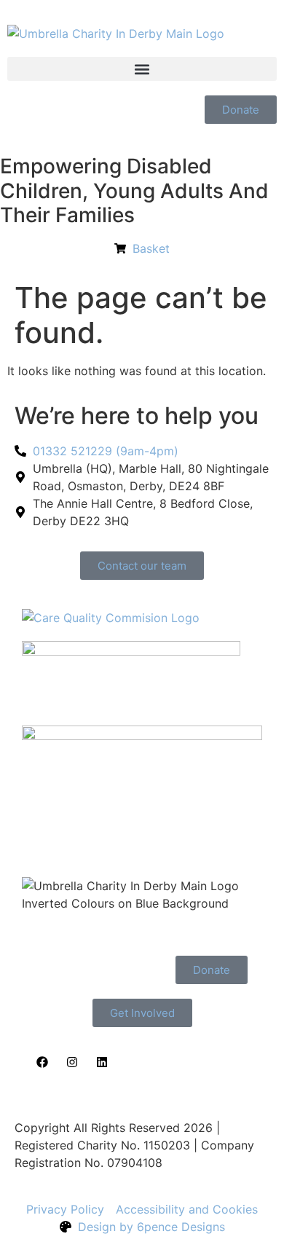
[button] (142, 69)
